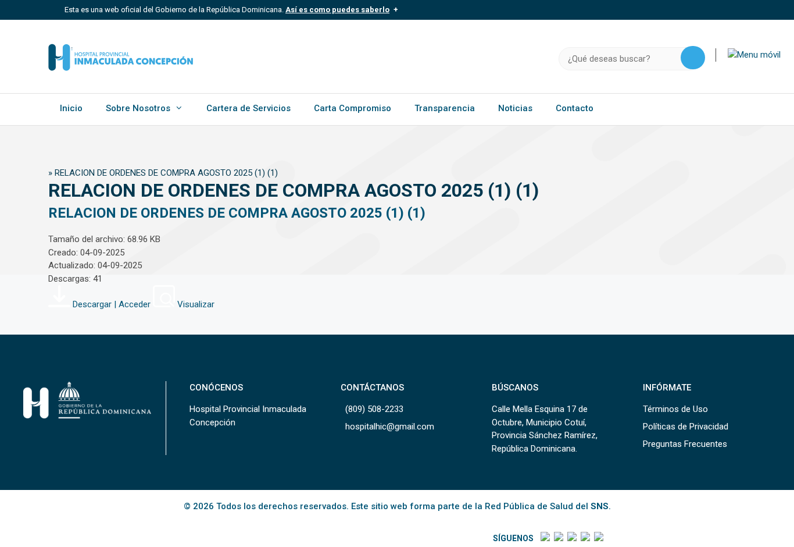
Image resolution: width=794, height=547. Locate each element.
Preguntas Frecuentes (685, 444)
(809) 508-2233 (374, 409)
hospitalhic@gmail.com (389, 426)
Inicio (71, 108)
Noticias (515, 108)
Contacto (574, 108)
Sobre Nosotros (138, 108)
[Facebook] (544, 538)
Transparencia (444, 108)
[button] (754, 54)
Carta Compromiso (352, 108)
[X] (557, 538)
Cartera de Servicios (248, 108)
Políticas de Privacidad (685, 426)
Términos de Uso (675, 409)
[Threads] (584, 538)
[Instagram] (571, 538)
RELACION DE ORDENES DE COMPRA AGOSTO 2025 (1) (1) (236, 213)
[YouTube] (597, 538)
